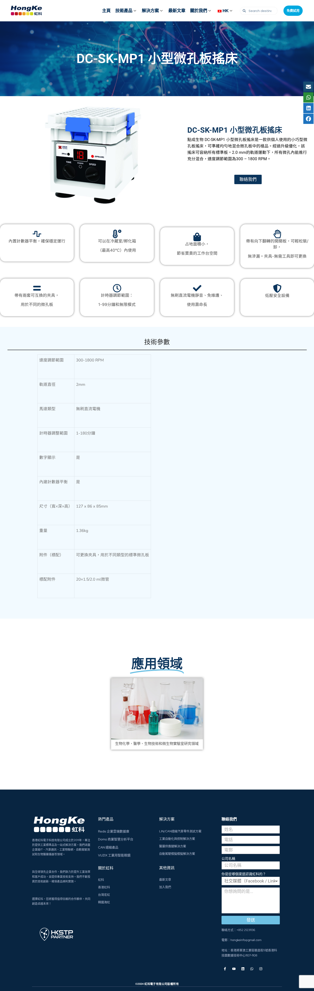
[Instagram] (260, 968)
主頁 (106, 10)
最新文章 (176, 10)
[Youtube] (233, 968)
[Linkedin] (242, 968)
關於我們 (198, 10)
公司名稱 (228, 859)
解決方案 (150, 10)
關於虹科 (105, 868)
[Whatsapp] (251, 968)
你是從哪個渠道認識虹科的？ (244, 874)
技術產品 (123, 10)
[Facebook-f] (225, 968)
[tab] (157, 344)
